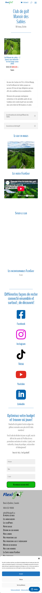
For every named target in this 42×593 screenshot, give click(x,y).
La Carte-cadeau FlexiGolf (11, 552)
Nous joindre (7, 534)
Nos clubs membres (9, 548)
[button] (39, 558)
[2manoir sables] (21, 168)
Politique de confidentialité (15, 590)
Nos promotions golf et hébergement (15, 541)
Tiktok (21, 364)
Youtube (21, 384)
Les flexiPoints (8, 523)
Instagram (21, 344)
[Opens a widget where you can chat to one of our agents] (34, 589)
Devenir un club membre (11, 530)
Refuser (21, 579)
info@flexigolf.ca (9, 512)
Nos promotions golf (10, 537)
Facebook (21, 324)
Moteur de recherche (10, 545)
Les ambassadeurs (9, 519)
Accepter (21, 574)
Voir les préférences (21, 585)
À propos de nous (9, 515)
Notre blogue (7, 526)
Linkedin (21, 404)
